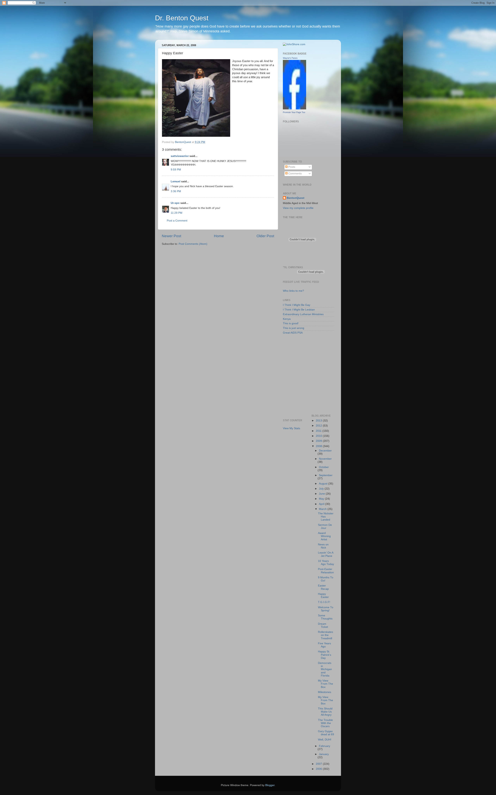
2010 (319, 435)
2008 (319, 446)
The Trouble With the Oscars (325, 723)
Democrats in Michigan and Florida (325, 669)
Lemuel (175, 181)
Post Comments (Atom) (193, 243)
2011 (319, 430)
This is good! (291, 323)
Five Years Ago (324, 645)
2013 (319, 420)
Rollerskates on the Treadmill (325, 635)
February (324, 746)
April (322, 504)
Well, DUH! (324, 739)
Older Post (265, 236)
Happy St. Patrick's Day (324, 654)
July (322, 488)
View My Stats (291, 428)
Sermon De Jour (325, 526)
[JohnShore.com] (294, 44)
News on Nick (323, 546)
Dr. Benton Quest (181, 18)
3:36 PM (176, 191)
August (323, 483)
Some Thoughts (325, 617)
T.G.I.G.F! (324, 602)
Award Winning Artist (324, 536)
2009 (319, 440)
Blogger (270, 785)
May (322, 498)
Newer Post (171, 236)
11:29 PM (176, 212)
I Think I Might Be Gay (296, 305)
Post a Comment (177, 220)
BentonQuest (295, 197)
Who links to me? (293, 290)
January (324, 754)
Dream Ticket (323, 625)
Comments (295, 173)
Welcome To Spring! (325, 609)
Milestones (324, 692)
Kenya (287, 318)
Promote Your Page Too (294, 112)
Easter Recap (323, 587)
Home (219, 236)
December (325, 450)
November (325, 458)
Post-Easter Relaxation (326, 571)
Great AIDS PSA (293, 332)
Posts (291, 166)
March (323, 509)
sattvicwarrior (180, 156)
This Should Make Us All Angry (325, 711)
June (322, 493)
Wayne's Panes (290, 58)
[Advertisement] (300, 355)
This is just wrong (293, 328)
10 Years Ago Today (326, 563)
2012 (319, 425)
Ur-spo (175, 203)
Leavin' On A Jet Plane (325, 554)
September (325, 475)
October (324, 467)
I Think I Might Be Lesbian (299, 309)
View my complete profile (298, 208)
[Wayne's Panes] (294, 108)
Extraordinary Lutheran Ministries (303, 314)
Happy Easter (323, 596)
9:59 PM (176, 169)
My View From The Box (325, 683)
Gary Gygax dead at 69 (326, 733)
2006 (319, 768)
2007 (319, 763)
